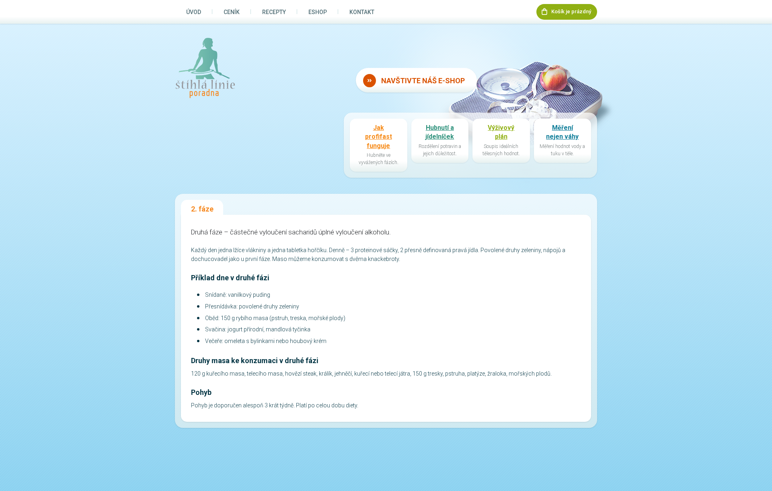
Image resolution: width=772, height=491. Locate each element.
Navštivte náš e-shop (423, 80)
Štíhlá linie (205, 68)
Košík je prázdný (571, 11)
